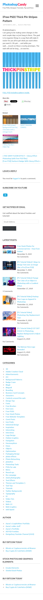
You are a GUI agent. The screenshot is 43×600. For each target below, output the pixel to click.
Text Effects (10, 480)
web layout (10, 509)
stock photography (13, 477)
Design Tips (10, 401)
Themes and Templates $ (15, 483)
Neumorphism (11, 443)
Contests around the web (15, 398)
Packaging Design (13, 454)
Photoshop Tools (12, 464)
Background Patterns (14, 379)
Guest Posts (10, 419)
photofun (9, 462)
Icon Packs (10, 422)
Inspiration (10, 427)
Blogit (20, 25)
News (8, 446)
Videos (8, 501)
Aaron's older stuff (13, 526)
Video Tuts (10, 499)
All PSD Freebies (12, 531)
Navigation (10, 440)
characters (10, 395)
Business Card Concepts (15, 393)
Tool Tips (9, 485)
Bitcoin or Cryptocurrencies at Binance (21, 548)
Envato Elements (12, 568)
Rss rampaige (11, 475)
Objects (9, 448)
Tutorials (9, 488)
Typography (10, 493)
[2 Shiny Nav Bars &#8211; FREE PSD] (10, 139)
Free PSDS (27, 25)
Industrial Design (12, 424)
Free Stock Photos (13, 414)
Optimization (11, 451)
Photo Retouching (13, 459)
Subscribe (9, 228)
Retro (8, 470)
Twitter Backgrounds (14, 491)
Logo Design (10, 435)
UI (6, 496)
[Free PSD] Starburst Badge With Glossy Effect (21, 161)
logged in (16, 178)
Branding (9, 390)
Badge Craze (11, 382)
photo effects (11, 456)
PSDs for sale (11, 467)
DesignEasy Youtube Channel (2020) (20, 534)
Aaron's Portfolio (12, 529)
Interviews (10, 432)
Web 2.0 (9, 504)
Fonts (8, 403)
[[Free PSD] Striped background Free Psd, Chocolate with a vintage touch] (10, 119)
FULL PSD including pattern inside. (16, 92)
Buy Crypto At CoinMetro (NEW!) (19, 551)
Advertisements (12, 374)
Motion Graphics (12, 438)
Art (7, 377)
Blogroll (9, 387)
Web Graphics (11, 507)
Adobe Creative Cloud (14, 371)
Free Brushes (11, 406)
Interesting (10, 430)
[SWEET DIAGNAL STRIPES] (28, 119)
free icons (9, 409)
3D (7, 369)
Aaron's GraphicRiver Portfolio (18, 523)
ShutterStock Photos (14, 570)
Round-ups (10, 472)
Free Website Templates (15, 416)
